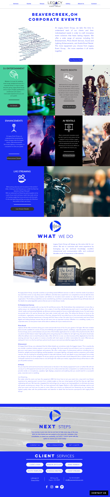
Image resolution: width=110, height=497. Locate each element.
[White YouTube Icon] (57, 487)
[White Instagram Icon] (52, 487)
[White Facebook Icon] (47, 487)
